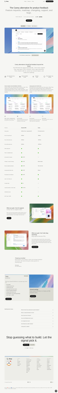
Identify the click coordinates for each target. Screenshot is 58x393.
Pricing (33, 1)
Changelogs (28, 368)
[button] (25, 1)
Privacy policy (39, 366)
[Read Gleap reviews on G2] (9, 363)
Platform (18, 365)
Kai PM (18, 362)
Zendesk (48, 361)
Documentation (28, 361)
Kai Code (18, 361)
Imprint (38, 369)
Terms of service (39, 365)
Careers (38, 361)
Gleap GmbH (10, 382)
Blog (27, 372)
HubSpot (48, 366)
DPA (37, 368)
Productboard (49, 365)
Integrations (28, 365)
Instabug (48, 362)
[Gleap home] (7, 1)
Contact (38, 362)
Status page (28, 369)
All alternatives (49, 369)
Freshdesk (48, 368)
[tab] (23, 26)
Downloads (28, 362)
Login (44, 1)
